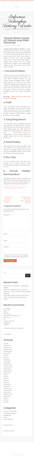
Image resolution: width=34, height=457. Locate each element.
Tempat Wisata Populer (15, 187)
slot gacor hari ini (8, 425)
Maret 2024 (6, 382)
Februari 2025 (7, 361)
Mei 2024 (6, 378)
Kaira (21, 454)
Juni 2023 (6, 400)
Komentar (7, 215)
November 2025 (8, 349)
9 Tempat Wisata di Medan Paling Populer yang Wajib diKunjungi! (25, 199)
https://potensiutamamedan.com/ (21, 132)
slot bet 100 (7, 310)
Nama (6, 234)
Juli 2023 (6, 398)
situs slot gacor (7, 334)
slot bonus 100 (7, 314)
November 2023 (8, 390)
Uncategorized (7, 415)
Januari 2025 (7, 363)
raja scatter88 (7, 308)
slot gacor (6, 324)
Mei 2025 (6, 357)
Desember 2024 (8, 365)
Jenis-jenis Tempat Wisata (10, 411)
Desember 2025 (8, 347)
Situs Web (6, 246)
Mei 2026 (6, 343)
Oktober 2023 (7, 392)
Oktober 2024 (7, 369)
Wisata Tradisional (8, 419)
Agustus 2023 (7, 396)
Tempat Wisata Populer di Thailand (13, 188)
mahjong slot (7, 323)
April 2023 (6, 402)
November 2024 (8, 367)
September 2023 (8, 394)
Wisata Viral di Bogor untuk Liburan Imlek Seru (15, 289)
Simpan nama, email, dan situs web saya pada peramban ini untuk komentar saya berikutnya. (16, 255)
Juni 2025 (6, 355)
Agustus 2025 (7, 353)
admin (19, 45)
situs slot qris (7, 317)
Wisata (5, 417)
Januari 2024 (7, 386)
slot (4, 319)
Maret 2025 (6, 359)
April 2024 (6, 380)
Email (5, 240)
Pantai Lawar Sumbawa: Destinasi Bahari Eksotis (16, 295)
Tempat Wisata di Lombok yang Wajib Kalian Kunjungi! (8, 199)
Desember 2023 (8, 388)
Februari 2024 (7, 384)
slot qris (21, 51)
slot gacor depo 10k (9, 321)
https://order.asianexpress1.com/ (12, 315)
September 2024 (8, 371)
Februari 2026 (7, 345)
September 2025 (8, 351)
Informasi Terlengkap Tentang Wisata (17, 21)
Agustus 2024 (7, 372)
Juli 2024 (6, 374)
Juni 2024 (6, 376)
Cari (5, 272)
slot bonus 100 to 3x (9, 431)
